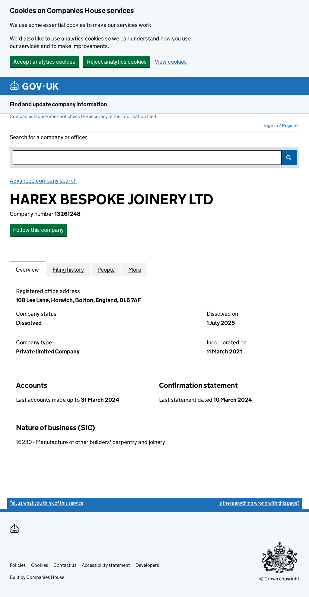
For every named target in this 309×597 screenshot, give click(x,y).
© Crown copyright (279, 579)
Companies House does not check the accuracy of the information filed (83, 116)
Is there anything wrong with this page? (258, 503)
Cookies (39, 565)
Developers (147, 565)
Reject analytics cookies (117, 61)
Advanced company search (43, 180)
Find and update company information (58, 104)
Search (289, 157)
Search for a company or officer (48, 137)
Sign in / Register (281, 125)
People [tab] (106, 269)
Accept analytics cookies (44, 61)
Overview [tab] (27, 269)
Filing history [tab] (68, 269)
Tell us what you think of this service (46, 503)
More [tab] (134, 269)
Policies (18, 565)
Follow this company (38, 229)
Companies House (45, 577)
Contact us (64, 565)
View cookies (171, 62)
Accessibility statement (106, 565)
